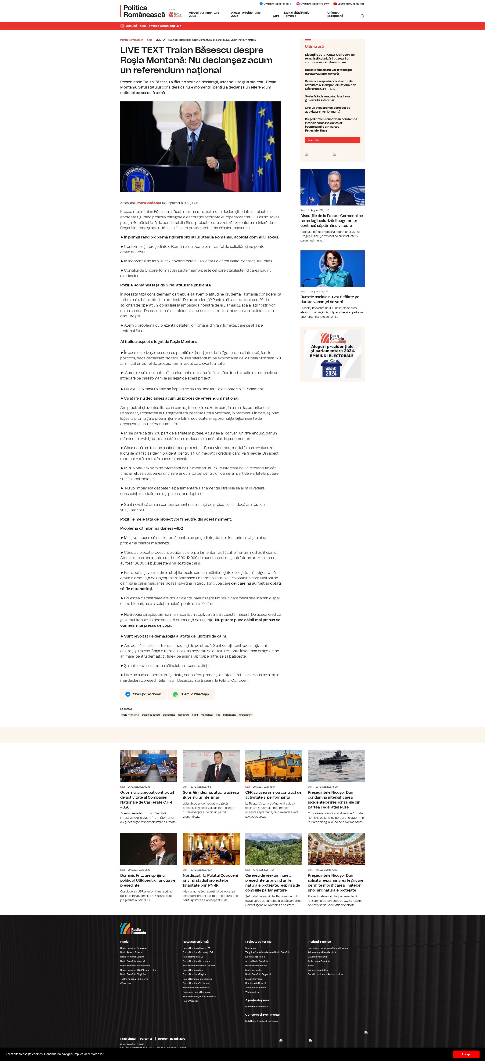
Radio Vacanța (190, 1001)
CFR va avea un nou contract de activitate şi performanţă (332, 109)
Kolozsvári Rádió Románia (196, 992)
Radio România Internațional (135, 966)
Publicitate (128, 1038)
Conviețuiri (251, 948)
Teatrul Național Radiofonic (134, 979)
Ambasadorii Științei (255, 988)
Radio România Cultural (132, 957)
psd (218, 715)
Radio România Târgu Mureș (197, 979)
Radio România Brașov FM (196, 948)
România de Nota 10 (255, 983)
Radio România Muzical (132, 961)
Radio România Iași (193, 970)
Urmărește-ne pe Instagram (314, 4)
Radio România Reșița (194, 974)
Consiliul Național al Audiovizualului (325, 974)
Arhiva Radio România (256, 961)
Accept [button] (466, 1054)
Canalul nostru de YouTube (351, 4)
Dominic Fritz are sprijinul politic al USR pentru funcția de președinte (148, 865)
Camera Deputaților (318, 970)
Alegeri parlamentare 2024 (204, 14)
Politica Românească (131, 40)
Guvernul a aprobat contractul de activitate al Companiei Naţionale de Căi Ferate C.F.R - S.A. (332, 85)
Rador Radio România (256, 1006)
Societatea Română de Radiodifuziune (328, 948)
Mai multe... (314, 140)
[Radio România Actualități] (151, 11)
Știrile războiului (253, 970)
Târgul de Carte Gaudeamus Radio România (267, 952)
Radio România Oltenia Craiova (199, 966)
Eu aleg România (254, 979)
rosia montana (130, 715)
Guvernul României (318, 957)
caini (195, 715)
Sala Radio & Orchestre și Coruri (261, 1021)
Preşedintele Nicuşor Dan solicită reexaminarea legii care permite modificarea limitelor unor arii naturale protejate (336, 867)
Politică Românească (256, 966)
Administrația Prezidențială (322, 952)
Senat (311, 966)
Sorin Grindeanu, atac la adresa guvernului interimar (332, 98)
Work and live (252, 992)
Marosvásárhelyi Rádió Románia (199, 996)
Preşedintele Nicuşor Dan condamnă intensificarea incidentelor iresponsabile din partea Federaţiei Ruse (332, 124)
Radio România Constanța (196, 961)
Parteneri (146, 1038)
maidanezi (207, 715)
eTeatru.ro (125, 983)
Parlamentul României (319, 961)
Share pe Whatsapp (195, 694)
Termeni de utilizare (171, 1038)
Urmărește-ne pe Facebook (278, 4)
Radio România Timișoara (196, 983)
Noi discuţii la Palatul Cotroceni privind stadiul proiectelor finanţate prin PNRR (211, 865)
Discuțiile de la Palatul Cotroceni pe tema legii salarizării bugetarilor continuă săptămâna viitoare (332, 58)
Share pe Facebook (147, 694)
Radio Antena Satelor (131, 952)
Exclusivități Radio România (296, 14)
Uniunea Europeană (335, 14)
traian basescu (151, 715)
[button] (105, 1054)
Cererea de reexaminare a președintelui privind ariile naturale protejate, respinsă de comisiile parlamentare (273, 867)
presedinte (169, 715)
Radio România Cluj (193, 957)
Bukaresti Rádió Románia (196, 988)
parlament (229, 715)
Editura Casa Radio (255, 957)
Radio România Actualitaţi (133, 948)
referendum (245, 715)
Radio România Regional (258, 974)
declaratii (183, 715)
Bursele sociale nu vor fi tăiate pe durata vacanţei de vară (332, 72)
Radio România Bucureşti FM (198, 952)
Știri (276, 15)
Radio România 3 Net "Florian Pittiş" (138, 970)
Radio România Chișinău (133, 974)
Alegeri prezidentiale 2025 (245, 14)
